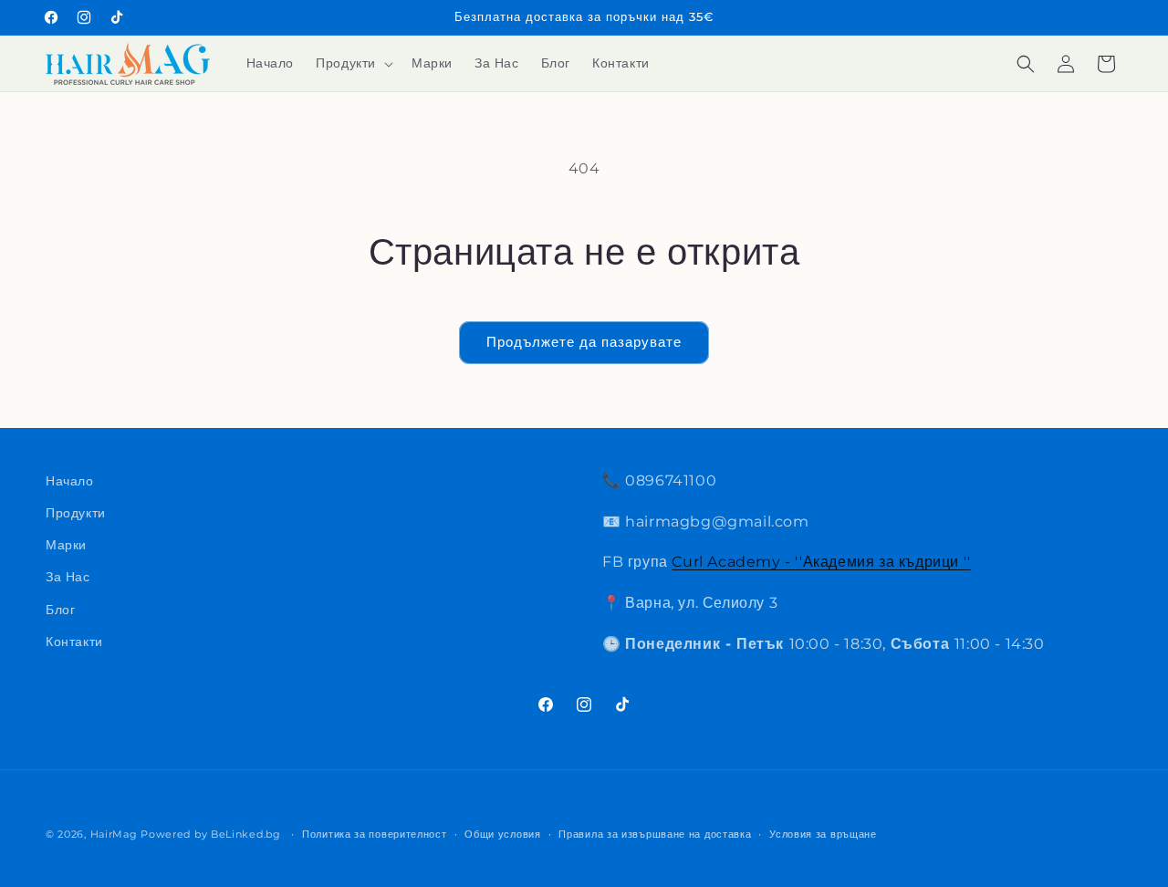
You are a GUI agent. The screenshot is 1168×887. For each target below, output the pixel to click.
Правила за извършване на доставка (654, 834)
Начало (70, 481)
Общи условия (502, 834)
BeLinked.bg (246, 834)
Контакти (74, 641)
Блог (60, 609)
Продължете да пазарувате (584, 341)
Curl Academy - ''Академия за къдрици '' (821, 561)
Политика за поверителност (374, 834)
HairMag (114, 834)
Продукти (76, 513)
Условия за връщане (823, 834)
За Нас (68, 577)
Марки (66, 545)
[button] (353, 63)
